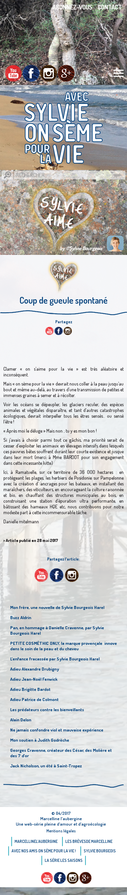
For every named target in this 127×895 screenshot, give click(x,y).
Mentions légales (61, 830)
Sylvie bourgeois (100, 850)
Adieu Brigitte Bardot (30, 689)
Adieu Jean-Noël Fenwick (34, 679)
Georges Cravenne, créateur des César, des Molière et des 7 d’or (61, 752)
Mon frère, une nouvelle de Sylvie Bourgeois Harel (57, 607)
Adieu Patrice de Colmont (34, 699)
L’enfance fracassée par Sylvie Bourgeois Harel (55, 658)
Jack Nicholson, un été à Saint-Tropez (46, 765)
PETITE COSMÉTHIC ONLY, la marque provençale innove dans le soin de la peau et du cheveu (63, 645)
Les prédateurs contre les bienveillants (47, 709)
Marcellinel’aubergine (36, 841)
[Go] (7, 175)
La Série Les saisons (64, 860)
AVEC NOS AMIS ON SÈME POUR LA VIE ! (44, 850)
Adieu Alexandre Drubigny (34, 669)
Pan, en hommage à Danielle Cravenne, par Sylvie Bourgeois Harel (57, 630)
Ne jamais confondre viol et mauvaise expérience (56, 730)
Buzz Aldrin (20, 617)
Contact (110, 7)
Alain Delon (20, 719)
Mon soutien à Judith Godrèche (39, 740)
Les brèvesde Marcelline (88, 841)
